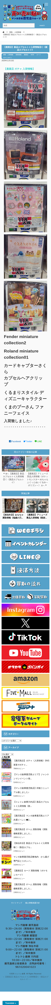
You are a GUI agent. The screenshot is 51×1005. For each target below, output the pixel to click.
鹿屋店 (26, 54)
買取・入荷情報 (8, 54)
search (42, 25)
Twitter (29, 441)
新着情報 (18, 54)
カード (38, 54)
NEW (32, 54)
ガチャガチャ (7, 57)
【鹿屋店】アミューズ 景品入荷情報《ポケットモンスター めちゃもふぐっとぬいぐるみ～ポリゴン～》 (37, 479)
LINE (39, 441)
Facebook (16, 441)
